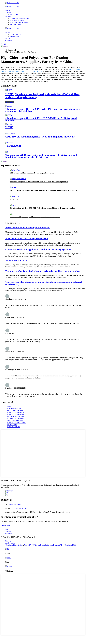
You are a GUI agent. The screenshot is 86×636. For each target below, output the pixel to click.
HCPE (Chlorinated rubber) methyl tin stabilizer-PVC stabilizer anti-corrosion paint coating (43, 190)
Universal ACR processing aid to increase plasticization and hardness (35, 217)
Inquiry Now (5, 525)
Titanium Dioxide (16, 25)
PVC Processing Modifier (19, 23)
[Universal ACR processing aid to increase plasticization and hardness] (11, 214)
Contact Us (9, 40)
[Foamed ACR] (11, 143)
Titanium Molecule (13, 427)
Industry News (15, 36)
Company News (15, 34)
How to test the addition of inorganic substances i (27, 227)
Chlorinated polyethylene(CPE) (21, 18)
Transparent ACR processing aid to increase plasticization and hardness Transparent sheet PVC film (41, 156)
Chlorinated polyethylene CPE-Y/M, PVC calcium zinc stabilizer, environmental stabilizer (43, 109)
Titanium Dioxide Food (15, 414)
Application (14, 14)
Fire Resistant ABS (56, 545)
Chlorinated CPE (70, 545)
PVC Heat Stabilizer (17, 20)
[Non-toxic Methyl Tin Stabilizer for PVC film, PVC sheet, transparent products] (18, 179)
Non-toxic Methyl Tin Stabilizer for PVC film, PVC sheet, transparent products (39, 182)
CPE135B (45, 545)
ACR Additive (12, 425)
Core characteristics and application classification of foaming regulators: (38, 249)
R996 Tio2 (38, 71)
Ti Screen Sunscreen (14, 408)
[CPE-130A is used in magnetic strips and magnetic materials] (10, 134)
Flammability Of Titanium (17, 71)
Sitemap (8, 541)
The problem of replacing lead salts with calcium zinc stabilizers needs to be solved (42, 271)
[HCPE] (8, 124)
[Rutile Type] (15, 196)
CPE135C (27, 545)
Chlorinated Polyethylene (14, 545)
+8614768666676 (15, 504)
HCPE (9, 127)
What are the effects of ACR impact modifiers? (26, 238)
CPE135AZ (36, 545)
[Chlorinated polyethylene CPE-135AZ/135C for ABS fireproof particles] (8, 115)
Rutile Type (14, 199)
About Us (8, 12)
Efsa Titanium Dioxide (15, 410)
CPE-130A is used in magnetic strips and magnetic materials (40, 136)
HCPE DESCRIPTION (16, 260)
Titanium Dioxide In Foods (16, 423)
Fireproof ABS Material (15, 419)
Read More (10, 102)
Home (7, 10)
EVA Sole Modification (15, 417)
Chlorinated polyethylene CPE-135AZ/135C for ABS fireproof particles (41, 119)
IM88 (9, 406)
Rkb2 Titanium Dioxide (15, 421)
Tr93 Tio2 (30, 71)
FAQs (7, 38)
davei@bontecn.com (19, 508)
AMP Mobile (10, 543)
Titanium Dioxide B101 (15, 412)
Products (8, 16)
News (7, 32)
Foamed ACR (13, 145)
